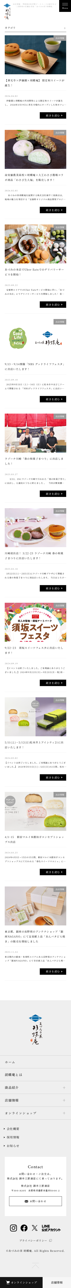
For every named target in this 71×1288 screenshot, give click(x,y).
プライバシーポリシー (33, 1240)
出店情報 (60, 38)
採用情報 (13, 1137)
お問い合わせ (38, 1201)
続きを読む (53, 115)
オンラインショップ (24, 1282)
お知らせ (13, 1146)
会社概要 (13, 1129)
